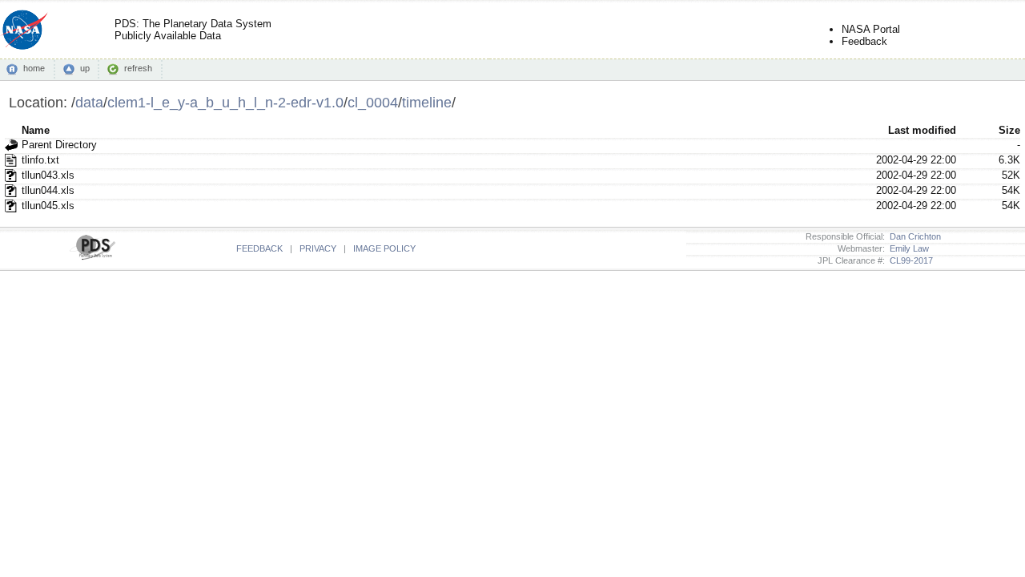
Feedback (864, 41)
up (85, 68)
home (34, 68)
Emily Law (907, 248)
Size (1009, 130)
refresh (138, 68)
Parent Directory (59, 145)
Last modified (922, 130)
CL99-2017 (909, 260)
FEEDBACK (259, 248)
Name (36, 130)
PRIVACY (317, 248)
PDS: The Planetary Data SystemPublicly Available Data (193, 30)
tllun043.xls (48, 175)
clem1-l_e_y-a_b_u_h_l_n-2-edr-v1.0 (225, 102)
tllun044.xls (48, 190)
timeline (427, 102)
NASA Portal (871, 29)
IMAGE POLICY (384, 248)
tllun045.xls (48, 206)
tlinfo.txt (40, 160)
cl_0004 (373, 102)
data (89, 102)
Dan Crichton (913, 236)
